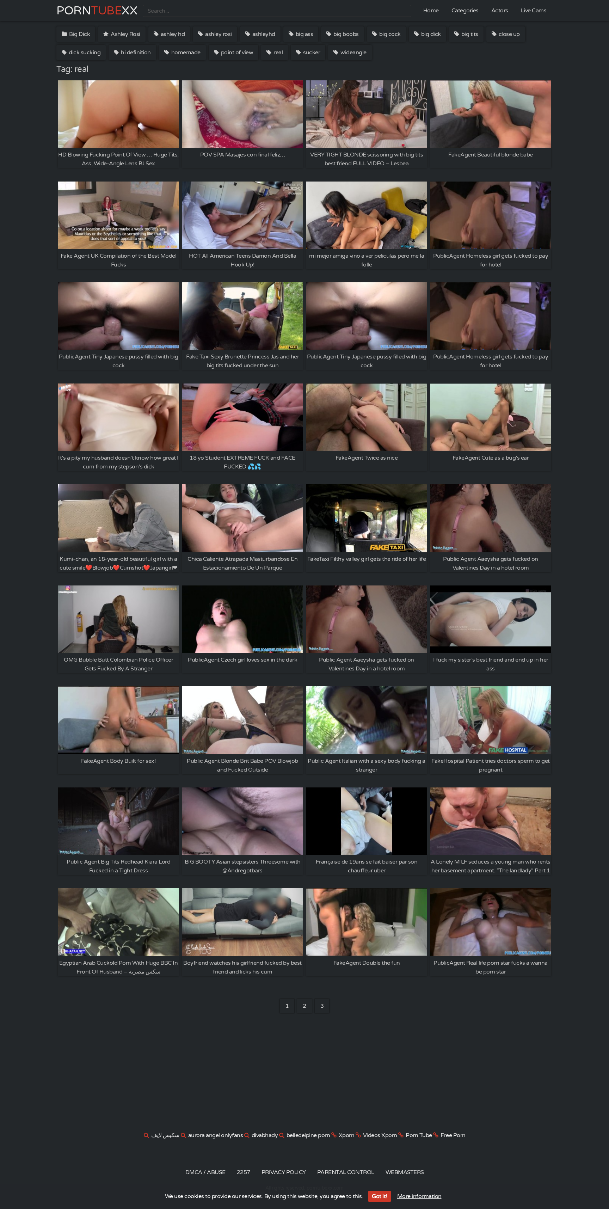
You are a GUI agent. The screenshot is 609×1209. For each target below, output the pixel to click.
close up (508, 34)
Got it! (379, 1196)
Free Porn (453, 1135)
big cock (389, 34)
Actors (499, 10)
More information (419, 1196)
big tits (469, 34)
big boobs (345, 34)
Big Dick (79, 34)
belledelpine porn (308, 1135)
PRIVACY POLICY (284, 1172)
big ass (303, 34)
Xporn (347, 1135)
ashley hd (172, 34)
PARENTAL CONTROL (345, 1172)
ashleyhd (263, 34)
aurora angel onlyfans (215, 1135)
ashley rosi (218, 34)
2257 (243, 1172)
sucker (311, 52)
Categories (465, 10)
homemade (185, 52)
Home (431, 10)
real (277, 52)
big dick (430, 34)
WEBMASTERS (405, 1172)
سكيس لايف (165, 1135)
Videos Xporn (380, 1135)
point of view (236, 52)
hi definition (135, 52)
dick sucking (84, 52)
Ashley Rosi (125, 34)
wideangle (353, 52)
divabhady (265, 1135)
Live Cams (534, 10)
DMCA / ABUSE (205, 1172)
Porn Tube (419, 1135)
